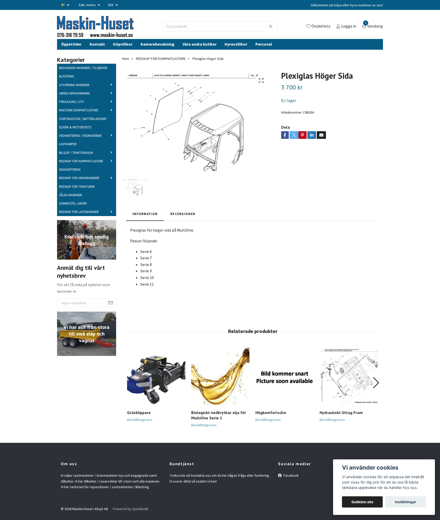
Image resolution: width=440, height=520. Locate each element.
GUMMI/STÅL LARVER (73, 212)
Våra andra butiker (199, 53)
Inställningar (405, 502)
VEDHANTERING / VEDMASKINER (80, 145)
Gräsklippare (139, 421)
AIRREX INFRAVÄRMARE (74, 102)
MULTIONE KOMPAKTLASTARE (78, 119)
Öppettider (71, 53)
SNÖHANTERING (70, 179)
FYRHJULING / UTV (71, 111)
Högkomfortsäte (270, 421)
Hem (125, 67)
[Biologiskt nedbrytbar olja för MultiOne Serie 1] (220, 386)
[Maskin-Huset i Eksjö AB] (112, 31)
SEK (111, 5)
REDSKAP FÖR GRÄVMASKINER (79, 187)
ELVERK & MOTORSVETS (75, 136)
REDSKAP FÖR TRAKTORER (77, 195)
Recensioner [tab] (182, 223)
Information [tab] (145, 223)
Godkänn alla (362, 502)
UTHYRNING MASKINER (74, 94)
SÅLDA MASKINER (70, 204)
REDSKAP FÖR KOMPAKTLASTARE (81, 170)
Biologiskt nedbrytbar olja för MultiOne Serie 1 (218, 424)
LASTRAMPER (68, 153)
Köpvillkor (122, 53)
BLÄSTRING (66, 85)
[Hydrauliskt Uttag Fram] (349, 386)
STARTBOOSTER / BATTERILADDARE (82, 128)
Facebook (291, 484)
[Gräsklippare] (156, 386)
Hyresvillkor (236, 53)
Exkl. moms (88, 5)
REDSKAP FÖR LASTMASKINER (79, 221)
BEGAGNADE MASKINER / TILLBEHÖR (83, 77)
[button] (375, 391)
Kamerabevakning (157, 53)
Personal (263, 53)
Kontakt (97, 53)
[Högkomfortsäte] (284, 386)
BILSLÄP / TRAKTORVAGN (76, 161)
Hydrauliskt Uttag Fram (341, 421)
